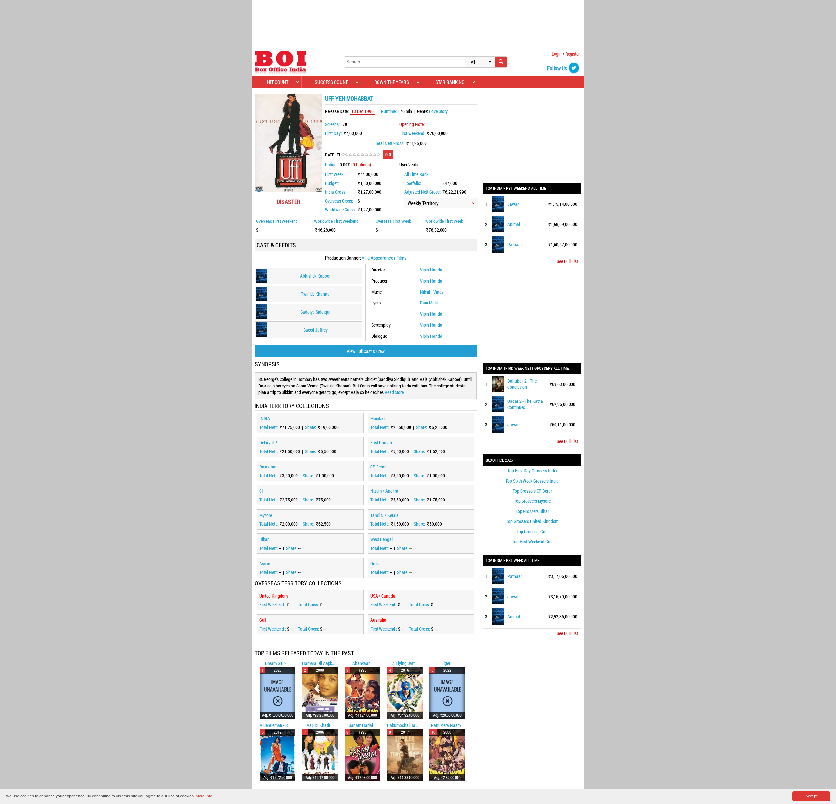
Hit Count (277, 82)
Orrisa (375, 563)
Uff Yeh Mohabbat (349, 98)
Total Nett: (269, 427)
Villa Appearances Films (384, 257)
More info (204, 796)
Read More (394, 392)
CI (261, 491)
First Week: (334, 174)
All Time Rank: (416, 174)
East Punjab (381, 442)
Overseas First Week (393, 221)
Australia (378, 620)
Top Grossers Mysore (532, 501)
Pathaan (515, 244)
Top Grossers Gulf (532, 531)
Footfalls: (412, 183)
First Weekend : (273, 604)
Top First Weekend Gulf (532, 541)
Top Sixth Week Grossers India (532, 481)
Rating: (331, 164)
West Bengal (381, 539)
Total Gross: (309, 604)
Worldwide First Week (444, 221)
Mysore (265, 515)
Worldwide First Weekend (336, 221)
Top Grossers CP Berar (532, 491)
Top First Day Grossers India (532, 471)
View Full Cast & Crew (366, 351)
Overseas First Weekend (277, 221)
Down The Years (391, 82)
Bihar (264, 539)
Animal (513, 224)
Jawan (513, 204)
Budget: (332, 183)
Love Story (438, 111)
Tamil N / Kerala (384, 515)
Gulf (262, 620)
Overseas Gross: (339, 201)
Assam (265, 563)
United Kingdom (273, 596)
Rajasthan (268, 467)
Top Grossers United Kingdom (532, 521)
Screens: (332, 124)
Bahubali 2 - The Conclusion (522, 384)
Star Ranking (450, 82)
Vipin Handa (431, 270)
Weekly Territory (423, 203)
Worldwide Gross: (340, 209)
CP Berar (378, 467)
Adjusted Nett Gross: (422, 192)
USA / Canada (382, 596)
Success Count (331, 82)
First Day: (333, 133)
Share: (311, 427)
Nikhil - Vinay (431, 292)
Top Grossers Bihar (532, 511)
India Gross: (335, 192)
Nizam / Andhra (384, 491)
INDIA (264, 418)
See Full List (567, 261)
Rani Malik (429, 303)
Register (572, 54)
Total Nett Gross (389, 143)
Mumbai (377, 418)
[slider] (360, 154)
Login (557, 54)
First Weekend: (412, 133)
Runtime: (389, 111)
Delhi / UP (268, 442)
